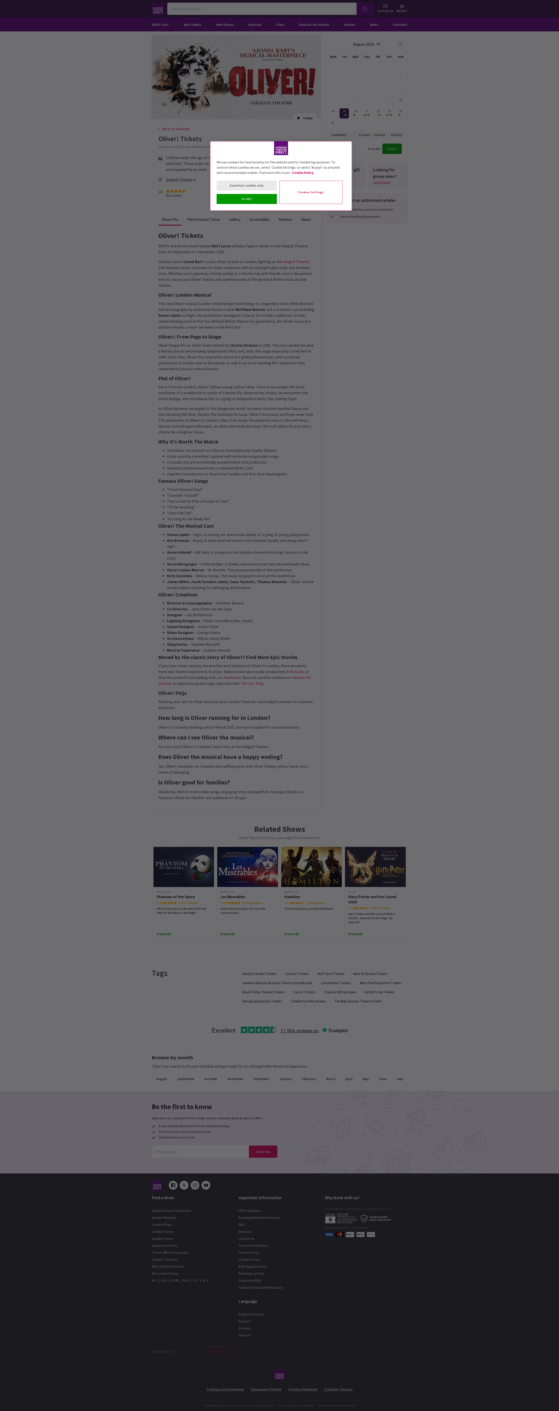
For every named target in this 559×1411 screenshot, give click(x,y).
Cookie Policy (303, 172)
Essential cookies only (247, 185)
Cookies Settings (311, 192)
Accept (247, 199)
